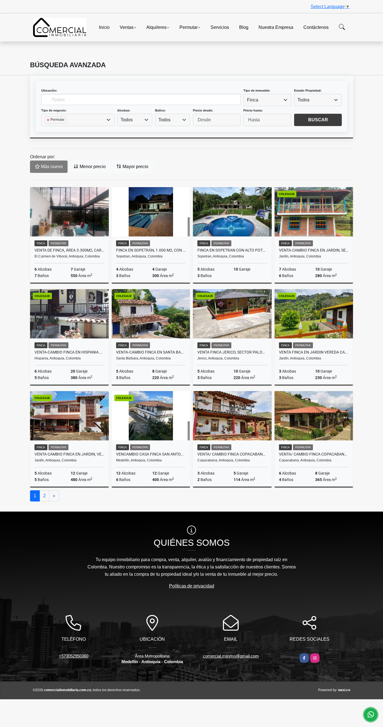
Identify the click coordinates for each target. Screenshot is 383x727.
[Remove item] (48, 120)
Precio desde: (203, 110)
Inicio (104, 27)
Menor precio (92, 166)
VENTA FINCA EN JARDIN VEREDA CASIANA (314, 352)
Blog (243, 27)
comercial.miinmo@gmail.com (231, 656)
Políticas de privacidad (191, 586)
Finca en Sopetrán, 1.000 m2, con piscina (151, 250)
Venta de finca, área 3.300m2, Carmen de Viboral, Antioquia (69, 250)
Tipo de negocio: (53, 110)
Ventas (126, 27)
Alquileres (156, 27)
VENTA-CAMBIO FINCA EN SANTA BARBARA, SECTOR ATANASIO (151, 352)
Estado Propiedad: (308, 90)
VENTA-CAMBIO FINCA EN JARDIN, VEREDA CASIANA (69, 454)
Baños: (160, 110)
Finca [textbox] (252, 99)
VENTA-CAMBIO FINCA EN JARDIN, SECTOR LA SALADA (314, 250)
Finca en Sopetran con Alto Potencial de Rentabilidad (232, 250)
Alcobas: (123, 110)
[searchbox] (46, 129)
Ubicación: (49, 90)
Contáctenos (316, 27)
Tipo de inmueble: (256, 90)
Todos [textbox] (303, 99)
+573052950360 (73, 656)
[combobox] (267, 100)
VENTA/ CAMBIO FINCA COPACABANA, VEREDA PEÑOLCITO (232, 454)
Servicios (220, 27)
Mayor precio (134, 166)
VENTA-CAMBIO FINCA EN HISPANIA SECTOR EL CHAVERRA (69, 352)
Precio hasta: (253, 110)
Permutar (188, 27)
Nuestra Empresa (276, 27)
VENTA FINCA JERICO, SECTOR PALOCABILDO (232, 352)
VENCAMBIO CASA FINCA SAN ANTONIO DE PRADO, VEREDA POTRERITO (151, 454)
